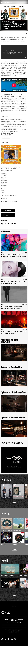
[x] (5, 224)
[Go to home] (6, 2)
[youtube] (12, 224)
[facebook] (8, 224)
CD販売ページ (5, 198)
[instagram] (15, 224)
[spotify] (2, 224)
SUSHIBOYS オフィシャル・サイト (9, 201)
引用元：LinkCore (6, 138)
